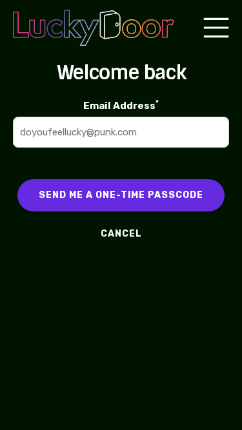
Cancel (121, 233)
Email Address (121, 105)
